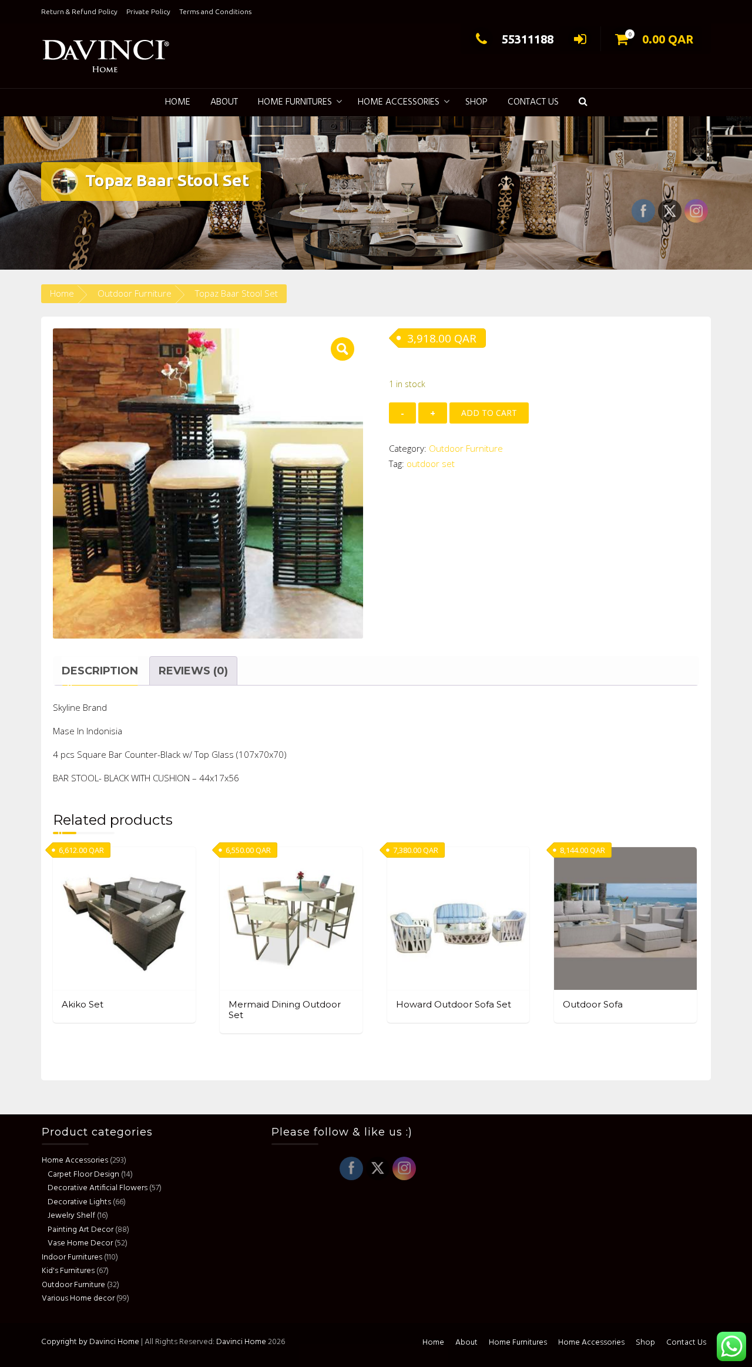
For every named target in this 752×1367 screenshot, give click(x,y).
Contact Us (533, 102)
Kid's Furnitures (68, 1270)
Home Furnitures (295, 102)
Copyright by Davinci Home (90, 1342)
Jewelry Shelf (71, 1215)
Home (177, 102)
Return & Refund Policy (79, 11)
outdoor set (431, 463)
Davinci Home (241, 1342)
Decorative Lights (79, 1201)
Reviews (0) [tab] (193, 670)
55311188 (527, 39)
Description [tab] (100, 670)
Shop (476, 102)
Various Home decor (78, 1298)
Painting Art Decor (80, 1229)
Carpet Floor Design (83, 1174)
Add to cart (489, 412)
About (224, 102)
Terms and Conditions (215, 11)
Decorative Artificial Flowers (97, 1187)
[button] (583, 102)
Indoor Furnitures (72, 1257)
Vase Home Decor (80, 1243)
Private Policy (148, 11)
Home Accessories (398, 102)
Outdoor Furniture (135, 293)
